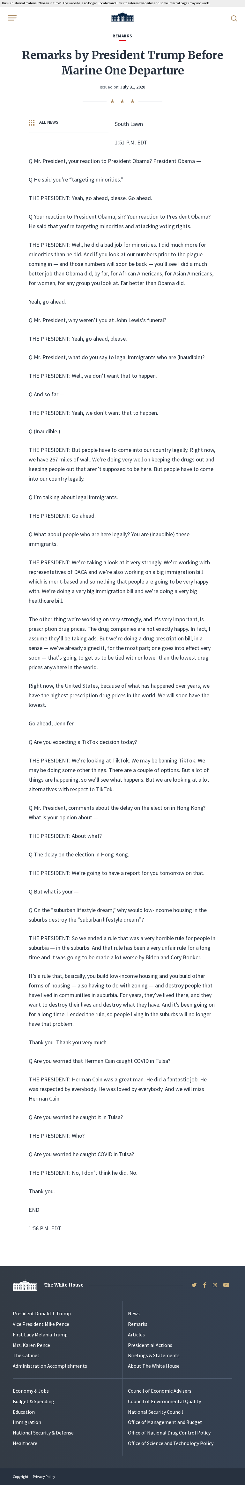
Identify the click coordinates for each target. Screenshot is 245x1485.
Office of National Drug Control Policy (169, 1432)
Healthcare (25, 1443)
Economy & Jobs (31, 1391)
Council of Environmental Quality (164, 1401)
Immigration (27, 1422)
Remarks (137, 1324)
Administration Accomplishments (50, 1366)
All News (48, 122)
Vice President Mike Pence (41, 1324)
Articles (136, 1334)
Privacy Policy (44, 1476)
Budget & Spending (33, 1401)
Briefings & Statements (154, 1355)
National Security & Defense (43, 1432)
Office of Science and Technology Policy (170, 1443)
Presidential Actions (150, 1345)
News (134, 1313)
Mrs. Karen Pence (31, 1345)
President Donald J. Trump (42, 1313)
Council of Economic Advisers (159, 1391)
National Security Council (155, 1412)
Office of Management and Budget (165, 1422)
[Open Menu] (11, 17)
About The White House (154, 1366)
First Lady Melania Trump (40, 1334)
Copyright (20, 1476)
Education (24, 1412)
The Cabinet (26, 1355)
